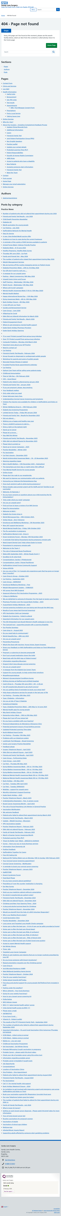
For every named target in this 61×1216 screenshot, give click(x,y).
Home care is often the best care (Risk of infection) (20, 935)
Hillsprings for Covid (10, 313)
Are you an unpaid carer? (12, 503)
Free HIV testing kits (10, 855)
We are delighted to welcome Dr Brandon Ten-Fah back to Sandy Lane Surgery (31, 599)
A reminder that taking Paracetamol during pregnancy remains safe (27, 540)
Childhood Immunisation (11, 373)
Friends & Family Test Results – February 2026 (19, 353)
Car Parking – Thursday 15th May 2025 (16, 735)
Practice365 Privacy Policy (53, 1210)
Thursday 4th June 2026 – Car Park (15, 253)
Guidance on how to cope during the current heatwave (22, 239)
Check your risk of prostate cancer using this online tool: (22, 1055)
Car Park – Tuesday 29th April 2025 (15, 784)
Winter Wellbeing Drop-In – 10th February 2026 (20, 407)
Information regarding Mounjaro (14, 661)
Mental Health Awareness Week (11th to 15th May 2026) (23, 291)
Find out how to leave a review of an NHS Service (20, 505)
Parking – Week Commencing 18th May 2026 (19, 276)
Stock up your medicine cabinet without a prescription (22, 892)
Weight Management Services (13, 262)
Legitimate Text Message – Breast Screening (18, 741)
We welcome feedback (11, 812)
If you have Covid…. (10, 1016)
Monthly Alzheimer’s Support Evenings (16, 792)
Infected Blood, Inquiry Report (13, 1130)
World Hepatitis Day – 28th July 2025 (16, 636)
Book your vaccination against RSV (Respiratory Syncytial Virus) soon (27, 1094)
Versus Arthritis (8, 568)
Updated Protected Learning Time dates (17, 729)
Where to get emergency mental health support (20, 325)
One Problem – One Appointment (15, 1072)
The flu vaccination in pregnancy (14, 531)
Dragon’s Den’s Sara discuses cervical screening (19, 664)
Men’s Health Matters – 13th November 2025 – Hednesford (23, 464)
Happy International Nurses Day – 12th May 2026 (20, 296)
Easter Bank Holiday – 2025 (12, 795)
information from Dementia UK (14, 846)
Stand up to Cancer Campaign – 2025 (16, 447)
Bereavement (11, 97)
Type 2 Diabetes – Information (13, 698)
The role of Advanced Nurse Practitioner (17, 551)
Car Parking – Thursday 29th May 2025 (16, 695)
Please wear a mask (10, 1011)
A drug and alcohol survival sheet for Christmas (19, 906)
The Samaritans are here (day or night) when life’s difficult (23, 467)
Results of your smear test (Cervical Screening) (19, 610)
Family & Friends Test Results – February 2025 (19, 832)
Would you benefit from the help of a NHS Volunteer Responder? (26, 912)
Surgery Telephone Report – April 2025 (16, 749)
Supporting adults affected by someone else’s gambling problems (26, 1133)
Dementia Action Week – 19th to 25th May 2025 (20, 715)
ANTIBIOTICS (7, 1013)
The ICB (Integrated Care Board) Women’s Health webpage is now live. (28, 622)
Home (3, 15)
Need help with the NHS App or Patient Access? (19, 658)
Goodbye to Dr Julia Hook (12, 557)
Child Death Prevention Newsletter (15, 219)
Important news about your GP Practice (17, 345)
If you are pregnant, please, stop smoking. (18, 388)
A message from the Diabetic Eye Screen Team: (19, 670)
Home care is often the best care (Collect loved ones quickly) (24, 941)
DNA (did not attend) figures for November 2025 (20, 441)
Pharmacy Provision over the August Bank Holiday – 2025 (23, 602)
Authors (6, 69)
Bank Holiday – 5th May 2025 (13, 781)
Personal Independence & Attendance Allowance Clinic (22, 724)
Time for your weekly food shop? (14, 977)
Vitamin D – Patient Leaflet (12, 1019)
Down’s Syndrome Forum (12, 875)
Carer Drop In (7, 966)
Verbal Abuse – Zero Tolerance (13, 520)
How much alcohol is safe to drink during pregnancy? (22, 484)
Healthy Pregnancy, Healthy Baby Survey (17, 251)
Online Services (8, 119)
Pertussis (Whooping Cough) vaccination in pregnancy (22, 1049)
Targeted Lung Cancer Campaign (14, 952)
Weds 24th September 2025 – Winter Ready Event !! (21, 554)
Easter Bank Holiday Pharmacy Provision (17, 328)
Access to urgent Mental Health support (17, 943)
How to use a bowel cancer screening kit (17, 996)
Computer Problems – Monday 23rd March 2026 (20, 342)
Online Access (7, 472)
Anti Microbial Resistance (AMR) (14, 968)
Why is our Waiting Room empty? (15, 915)
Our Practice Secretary (10, 627)
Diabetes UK (7, 222)
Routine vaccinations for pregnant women (18, 1119)
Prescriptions (11, 111)
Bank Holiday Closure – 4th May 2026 (16, 302)
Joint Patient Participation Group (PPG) (20, 138)
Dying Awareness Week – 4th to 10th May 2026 (19, 299)
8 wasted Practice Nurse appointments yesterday (20, 365)
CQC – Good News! (9, 379)
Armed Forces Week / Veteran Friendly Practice (19, 245)
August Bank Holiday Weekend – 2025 (16, 605)
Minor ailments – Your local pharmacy (16, 991)
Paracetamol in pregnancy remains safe (17, 545)
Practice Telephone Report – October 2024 (18, 974)
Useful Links (11, 94)
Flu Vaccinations (8, 1081)
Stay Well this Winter (10, 435)
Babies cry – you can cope (12, 1041)
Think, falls (6, 949)
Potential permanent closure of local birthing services (21, 727)
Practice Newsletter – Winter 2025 (15, 450)
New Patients (11, 164)
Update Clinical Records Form (17, 127)
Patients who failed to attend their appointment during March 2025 (27, 815)
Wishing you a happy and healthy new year (18, 421)
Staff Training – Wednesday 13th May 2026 (18, 282)
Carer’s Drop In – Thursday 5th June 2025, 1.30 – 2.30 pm (23, 684)
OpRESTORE (7, 872)
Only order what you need (12, 393)
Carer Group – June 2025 (11, 761)
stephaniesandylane (10, 198)
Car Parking (7, 350)
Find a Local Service (13, 113)
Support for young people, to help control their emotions (23, 672)
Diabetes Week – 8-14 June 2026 (14, 248)
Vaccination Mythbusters (11, 809)
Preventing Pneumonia (11, 642)
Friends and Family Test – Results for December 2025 (21, 415)
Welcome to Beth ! (9, 511)
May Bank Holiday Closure (12, 712)
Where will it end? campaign (13, 288)
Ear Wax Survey (8, 886)
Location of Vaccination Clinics (13, 1069)
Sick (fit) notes (12, 100)
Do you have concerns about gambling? (17, 881)
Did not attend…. (9, 418)
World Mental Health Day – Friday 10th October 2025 (22, 528)
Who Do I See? (8, 122)
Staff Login (57, 1212)
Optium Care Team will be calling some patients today (22, 370)
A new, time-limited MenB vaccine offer (17, 236)
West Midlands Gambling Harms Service (17, 971)
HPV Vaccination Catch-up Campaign (16, 613)
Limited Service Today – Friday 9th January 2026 (20, 413)
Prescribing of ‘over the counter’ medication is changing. (23, 884)
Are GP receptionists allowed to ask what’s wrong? (21, 687)
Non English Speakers (14, 141)
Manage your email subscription (14, 184)
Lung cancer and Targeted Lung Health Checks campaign (23, 923)
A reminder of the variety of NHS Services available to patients (25, 242)
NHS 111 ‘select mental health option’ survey (18, 1005)
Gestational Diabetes (10, 704)
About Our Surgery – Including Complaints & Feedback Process (25, 125)
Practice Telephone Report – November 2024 (18, 909)
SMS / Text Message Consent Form (23, 108)
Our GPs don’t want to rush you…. (15, 271)
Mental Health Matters (11, 293)
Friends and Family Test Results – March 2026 (18, 319)
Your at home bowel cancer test (14, 1116)
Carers (9, 133)
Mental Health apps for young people (16, 710)
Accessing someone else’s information (20, 167)
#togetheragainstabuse (11, 675)
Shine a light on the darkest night (15, 427)
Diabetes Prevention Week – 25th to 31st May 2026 (21, 268)
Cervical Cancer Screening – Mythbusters (17, 864)
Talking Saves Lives (13, 116)
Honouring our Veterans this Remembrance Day (20, 481)
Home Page (51, 45)
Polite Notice (7, 999)
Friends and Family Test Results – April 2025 (18, 755)
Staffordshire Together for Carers (14, 852)
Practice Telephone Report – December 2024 (18, 889)
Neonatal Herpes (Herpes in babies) (15, 362)
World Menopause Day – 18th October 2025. (18, 517)
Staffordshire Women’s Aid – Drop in (16, 534)
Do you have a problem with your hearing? (18, 721)
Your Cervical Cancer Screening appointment (18, 861)
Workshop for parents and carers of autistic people (21, 359)
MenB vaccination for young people (15, 225)
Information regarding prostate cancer (16, 1058)
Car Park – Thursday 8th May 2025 (15, 764)
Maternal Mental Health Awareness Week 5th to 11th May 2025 (25, 775)
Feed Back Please (9, 878)
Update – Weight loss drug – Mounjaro (16, 821)
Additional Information (15, 130)
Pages (6, 66)
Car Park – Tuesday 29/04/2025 (13, 787)
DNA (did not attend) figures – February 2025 (19, 829)
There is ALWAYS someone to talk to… (16, 424)
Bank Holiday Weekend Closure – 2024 (16, 1086)
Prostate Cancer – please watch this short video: (19, 1052)
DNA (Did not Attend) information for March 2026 (20, 316)
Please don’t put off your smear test (15, 718)
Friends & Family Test (14, 136)
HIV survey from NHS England (13, 590)
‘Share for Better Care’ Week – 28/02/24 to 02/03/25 (21, 841)
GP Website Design (37, 1210)
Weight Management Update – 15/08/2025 (18, 587)
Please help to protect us (11, 444)
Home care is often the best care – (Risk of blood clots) (22, 938)
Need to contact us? (10, 348)
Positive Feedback (9, 849)
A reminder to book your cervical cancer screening (20, 866)
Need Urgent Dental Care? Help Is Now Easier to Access (22, 542)
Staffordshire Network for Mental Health (17, 231)
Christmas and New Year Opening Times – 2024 (19, 903)
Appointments (12, 105)
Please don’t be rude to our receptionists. (17, 475)
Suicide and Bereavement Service (14, 308)
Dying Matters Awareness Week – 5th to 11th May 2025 (22, 767)
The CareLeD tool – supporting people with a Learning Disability (25, 625)
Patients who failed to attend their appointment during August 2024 (27, 1075)
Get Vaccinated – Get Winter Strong (15, 1046)
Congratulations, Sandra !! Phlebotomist (17, 560)
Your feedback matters (11, 390)
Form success (7, 178)
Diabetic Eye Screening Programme (15, 410)
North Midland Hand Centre (13, 732)
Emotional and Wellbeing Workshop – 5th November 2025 (23, 523)
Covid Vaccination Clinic (11, 918)
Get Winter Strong (9, 946)
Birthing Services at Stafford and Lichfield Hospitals (21, 681)
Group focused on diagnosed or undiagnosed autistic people (24, 356)
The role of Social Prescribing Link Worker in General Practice (24, 807)
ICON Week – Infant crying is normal (15, 1035)
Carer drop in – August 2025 (13, 630)
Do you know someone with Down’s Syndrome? (20, 960)
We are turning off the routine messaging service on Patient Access (26, 265)
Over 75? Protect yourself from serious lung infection (21, 339)
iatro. (45, 1210)
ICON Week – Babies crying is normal (16, 1038)
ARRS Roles (11, 158)
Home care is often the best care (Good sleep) (19, 929)
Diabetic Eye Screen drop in (12, 514)
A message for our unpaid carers (14, 273)
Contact (5, 175)
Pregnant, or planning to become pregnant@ (19, 653)
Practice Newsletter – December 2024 (16, 921)
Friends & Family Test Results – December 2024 (19, 898)
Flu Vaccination (8, 453)
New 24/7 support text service (13, 525)
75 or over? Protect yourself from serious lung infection (22, 336)
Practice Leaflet (12, 144)
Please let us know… (10, 433)
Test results (10, 103)
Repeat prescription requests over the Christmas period (22, 963)
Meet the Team (12, 173)
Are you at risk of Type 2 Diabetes (15, 701)
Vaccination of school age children (15, 1124)
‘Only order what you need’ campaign (16, 500)
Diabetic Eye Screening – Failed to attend (17, 616)
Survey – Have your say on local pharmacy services (20, 844)
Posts (5, 72)
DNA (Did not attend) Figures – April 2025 (17, 752)
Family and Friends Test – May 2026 (15, 256)
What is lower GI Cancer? (11, 1108)
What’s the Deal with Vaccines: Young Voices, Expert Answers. (24, 645)
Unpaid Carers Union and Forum (14, 279)
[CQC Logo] (8, 1177)
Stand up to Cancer (9, 430)
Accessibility (57, 1208)
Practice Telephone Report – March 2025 (17, 798)
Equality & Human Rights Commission (20, 155)
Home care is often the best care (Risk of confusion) (21, 932)
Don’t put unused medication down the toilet (19, 655)
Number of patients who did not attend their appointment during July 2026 (30, 214)
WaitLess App (7, 1127)
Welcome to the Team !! (11, 548)
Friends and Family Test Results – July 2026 (18, 216)
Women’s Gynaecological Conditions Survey (18, 678)
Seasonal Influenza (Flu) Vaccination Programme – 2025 (22, 593)
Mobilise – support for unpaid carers (15, 789)
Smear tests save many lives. (12, 396)
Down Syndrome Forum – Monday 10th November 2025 (23, 537)
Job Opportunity (9, 1064)
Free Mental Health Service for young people (19, 470)
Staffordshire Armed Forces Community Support (20, 565)
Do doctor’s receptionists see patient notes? (18, 895)
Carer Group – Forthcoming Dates (15, 758)
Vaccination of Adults (10, 1122)
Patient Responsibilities (15, 153)
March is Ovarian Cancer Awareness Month (18, 835)
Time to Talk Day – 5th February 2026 (16, 376)
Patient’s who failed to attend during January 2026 (21, 382)
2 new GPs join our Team (11, 305)
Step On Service (8, 233)
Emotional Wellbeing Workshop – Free (16, 585)
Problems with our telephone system (16, 738)
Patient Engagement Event (12, 322)
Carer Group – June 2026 (11, 311)
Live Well (6, 89)
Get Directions (10, 1160)
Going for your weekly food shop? (15, 994)
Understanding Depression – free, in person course (20, 801)
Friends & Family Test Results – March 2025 (18, 818)
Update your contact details (16, 147)
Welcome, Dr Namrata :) (11, 492)
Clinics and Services (9, 86)
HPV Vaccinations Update (12, 824)
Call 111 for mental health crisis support (17, 1083)
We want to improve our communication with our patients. (24, 478)
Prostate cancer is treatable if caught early (17, 1061)
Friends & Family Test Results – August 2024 (18, 1078)
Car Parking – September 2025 (13, 579)
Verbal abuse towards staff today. (15, 980)
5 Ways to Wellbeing (10, 596)
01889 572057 (10, 1164)
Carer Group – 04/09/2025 (12, 582)
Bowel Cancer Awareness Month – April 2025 (19, 804)
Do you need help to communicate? (15, 633)
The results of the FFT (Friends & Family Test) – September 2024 (25, 1022)
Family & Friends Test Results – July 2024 (17, 1105)
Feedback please (9, 747)
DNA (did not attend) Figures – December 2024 (19, 901)
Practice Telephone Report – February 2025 (18, 826)
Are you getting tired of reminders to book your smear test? (24, 690)
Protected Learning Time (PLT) (17, 150)
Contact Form (7, 83)
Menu (33, 9)
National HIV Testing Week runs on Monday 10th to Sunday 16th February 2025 (31, 858)
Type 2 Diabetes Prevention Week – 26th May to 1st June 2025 (25, 707)
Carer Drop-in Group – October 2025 (16, 576)
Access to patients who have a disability (21, 161)
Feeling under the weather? (13, 988)
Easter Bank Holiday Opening (13, 331)
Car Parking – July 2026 (11, 228)
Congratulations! (9, 1066)
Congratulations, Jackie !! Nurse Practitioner (18, 562)
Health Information (10, 92)
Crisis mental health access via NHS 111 (16, 1008)
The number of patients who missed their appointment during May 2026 (28, 259)
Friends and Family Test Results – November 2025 (20, 438)
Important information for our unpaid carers (18, 619)
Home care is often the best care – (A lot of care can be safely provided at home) (31, 926)
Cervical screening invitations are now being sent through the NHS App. (28, 607)
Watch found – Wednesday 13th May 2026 (18, 285)
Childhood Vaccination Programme (15, 1044)
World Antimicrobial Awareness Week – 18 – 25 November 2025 (25, 458)
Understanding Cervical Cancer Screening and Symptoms (23, 399)
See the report (8, 1191)
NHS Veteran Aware (10, 1002)
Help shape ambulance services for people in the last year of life (25, 692)
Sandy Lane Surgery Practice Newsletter (17, 744)
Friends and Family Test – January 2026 (16, 385)
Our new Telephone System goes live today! (18, 1097)
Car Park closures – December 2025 (15, 455)
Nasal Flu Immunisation (11, 508)
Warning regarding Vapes (12, 461)
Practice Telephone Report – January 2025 (18, 869)
